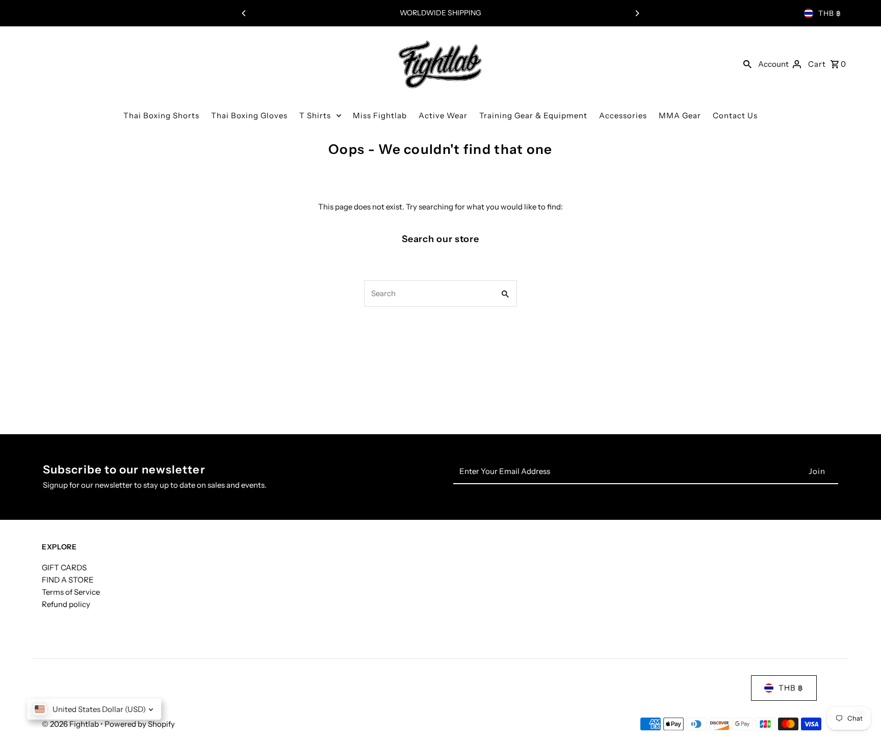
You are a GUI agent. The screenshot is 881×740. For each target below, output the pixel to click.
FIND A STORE (68, 580)
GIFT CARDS (64, 567)
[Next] (636, 13)
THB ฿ (829, 13)
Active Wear (443, 115)
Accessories (623, 115)
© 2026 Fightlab (71, 724)
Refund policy (66, 604)
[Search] (747, 63)
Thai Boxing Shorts (161, 115)
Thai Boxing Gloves (249, 115)
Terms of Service (71, 592)
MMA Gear (680, 115)
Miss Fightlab (380, 115)
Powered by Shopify (140, 724)
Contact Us (735, 115)
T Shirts (315, 115)
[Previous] (244, 13)
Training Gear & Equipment (533, 115)
